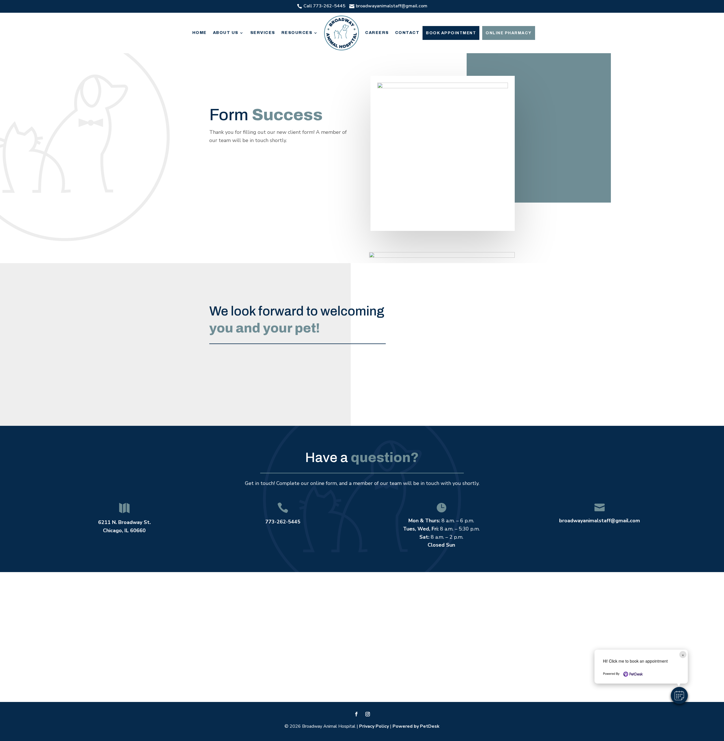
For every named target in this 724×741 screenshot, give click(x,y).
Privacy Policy (374, 726)
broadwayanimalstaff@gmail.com (599, 520)
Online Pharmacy (509, 33)
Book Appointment (451, 33)
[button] (679, 695)
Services (262, 33)
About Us (225, 33)
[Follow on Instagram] (367, 714)
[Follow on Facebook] (356, 714)
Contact (407, 33)
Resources (297, 33)
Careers (377, 33)
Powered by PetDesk (416, 726)
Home (199, 33)
